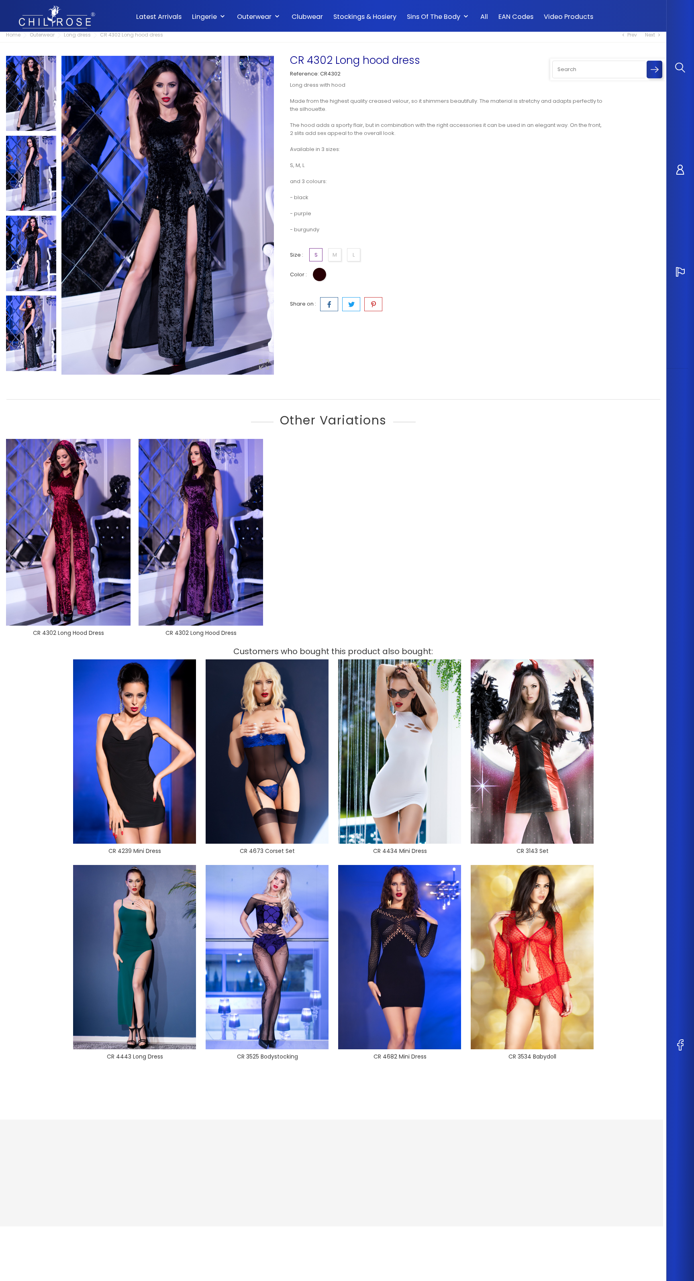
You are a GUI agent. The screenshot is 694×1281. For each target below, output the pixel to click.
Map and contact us (307, 1188)
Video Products (568, 16)
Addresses (404, 1188)
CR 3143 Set (532, 851)
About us (292, 1164)
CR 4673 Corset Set (267, 851)
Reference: (304, 74)
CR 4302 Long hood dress (68, 633)
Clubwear (307, 16)
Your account (414, 1135)
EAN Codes (515, 16)
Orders (399, 1164)
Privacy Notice (299, 1152)
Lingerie (209, 16)
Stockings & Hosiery (364, 16)
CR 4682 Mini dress (400, 1057)
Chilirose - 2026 (28, 1234)
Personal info (407, 1152)
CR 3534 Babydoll (532, 1057)
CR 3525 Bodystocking (267, 1057)
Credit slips (404, 1176)
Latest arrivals (159, 16)
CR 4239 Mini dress (134, 851)
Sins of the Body (438, 16)
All (484, 16)
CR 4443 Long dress (135, 1057)
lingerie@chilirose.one (45, 1202)
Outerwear (259, 16)
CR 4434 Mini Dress (400, 851)
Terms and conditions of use (318, 1176)
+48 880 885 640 (37, 1189)
